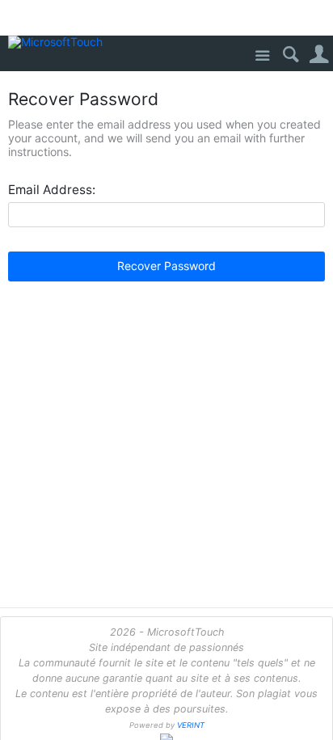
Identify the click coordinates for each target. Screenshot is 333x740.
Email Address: (51, 190)
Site (262, 56)
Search (290, 54)
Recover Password (166, 266)
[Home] (58, 42)
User (319, 54)
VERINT (190, 725)
